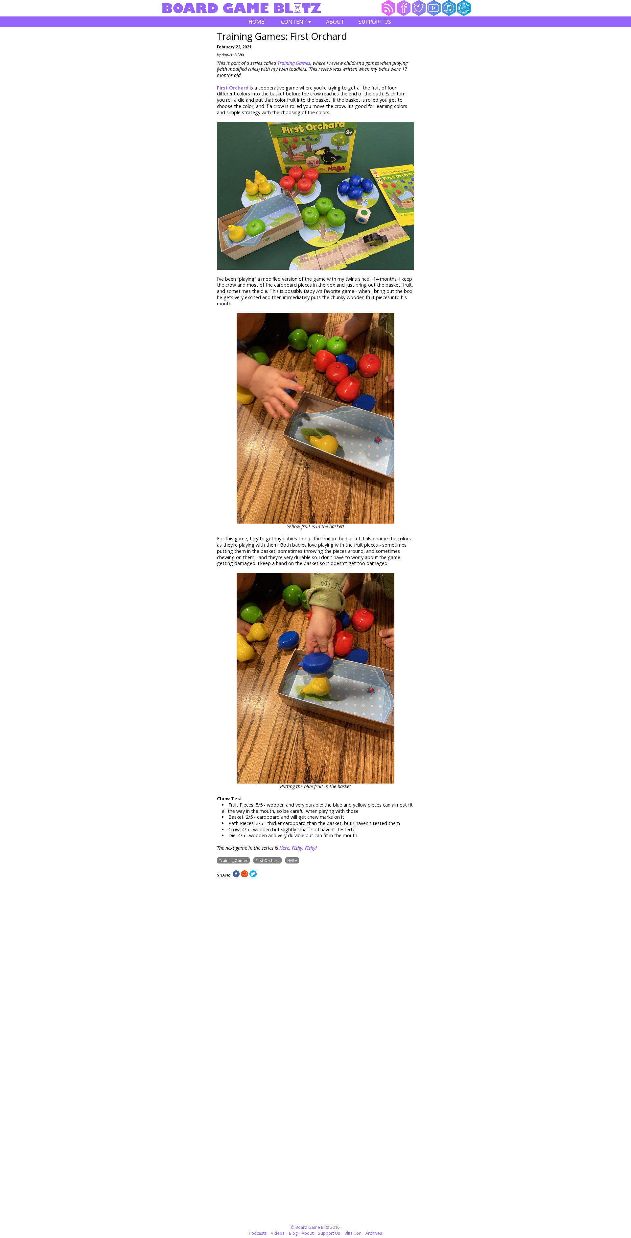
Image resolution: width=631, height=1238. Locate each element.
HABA (292, 860)
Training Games (233, 860)
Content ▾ (296, 22)
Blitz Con (353, 1233)
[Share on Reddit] (244, 875)
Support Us (375, 21)
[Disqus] (315, 961)
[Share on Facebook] (236, 875)
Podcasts (258, 1233)
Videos (278, 1233)
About (335, 21)
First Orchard (232, 88)
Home (256, 21)
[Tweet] (253, 875)
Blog (293, 1233)
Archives (373, 1233)
